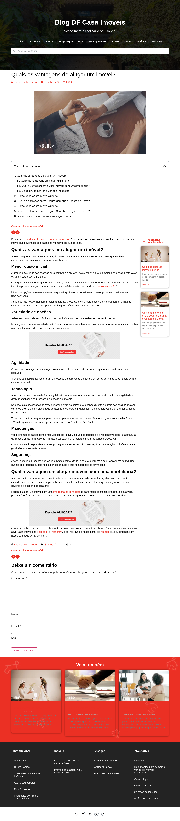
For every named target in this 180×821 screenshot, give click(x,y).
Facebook (42, 531)
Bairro (115, 41)
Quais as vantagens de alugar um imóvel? (41, 175)
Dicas (127, 41)
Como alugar (141, 779)
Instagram (56, 531)
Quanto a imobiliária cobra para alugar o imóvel (45, 216)
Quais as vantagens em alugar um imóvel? (46, 180)
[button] (164, 166)
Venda (49, 41)
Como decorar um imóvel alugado (38, 195)
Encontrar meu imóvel (106, 773)
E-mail (16, 626)
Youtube (105, 531)
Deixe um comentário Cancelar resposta (45, 190)
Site (13, 638)
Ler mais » (146, 285)
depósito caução (106, 286)
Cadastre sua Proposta (107, 760)
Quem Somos (22, 767)
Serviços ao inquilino (146, 792)
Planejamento (97, 41)
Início (21, 41)
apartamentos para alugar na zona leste (47, 239)
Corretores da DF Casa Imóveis (27, 775)
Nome (15, 614)
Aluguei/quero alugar (71, 41)
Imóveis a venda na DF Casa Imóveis (67, 762)
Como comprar (142, 785)
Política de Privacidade (147, 798)
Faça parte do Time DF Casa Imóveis (27, 797)
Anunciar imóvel (103, 767)
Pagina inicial (21, 760)
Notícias (142, 41)
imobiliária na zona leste (66, 491)
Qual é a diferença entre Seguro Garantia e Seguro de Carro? (54, 200)
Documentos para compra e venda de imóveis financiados (150, 770)
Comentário (19, 578)
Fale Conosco (22, 789)
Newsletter (140, 760)
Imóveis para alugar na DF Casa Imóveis (69, 771)
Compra (35, 41)
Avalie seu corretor (24, 782)
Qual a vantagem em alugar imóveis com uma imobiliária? (56, 185)
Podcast (157, 41)
